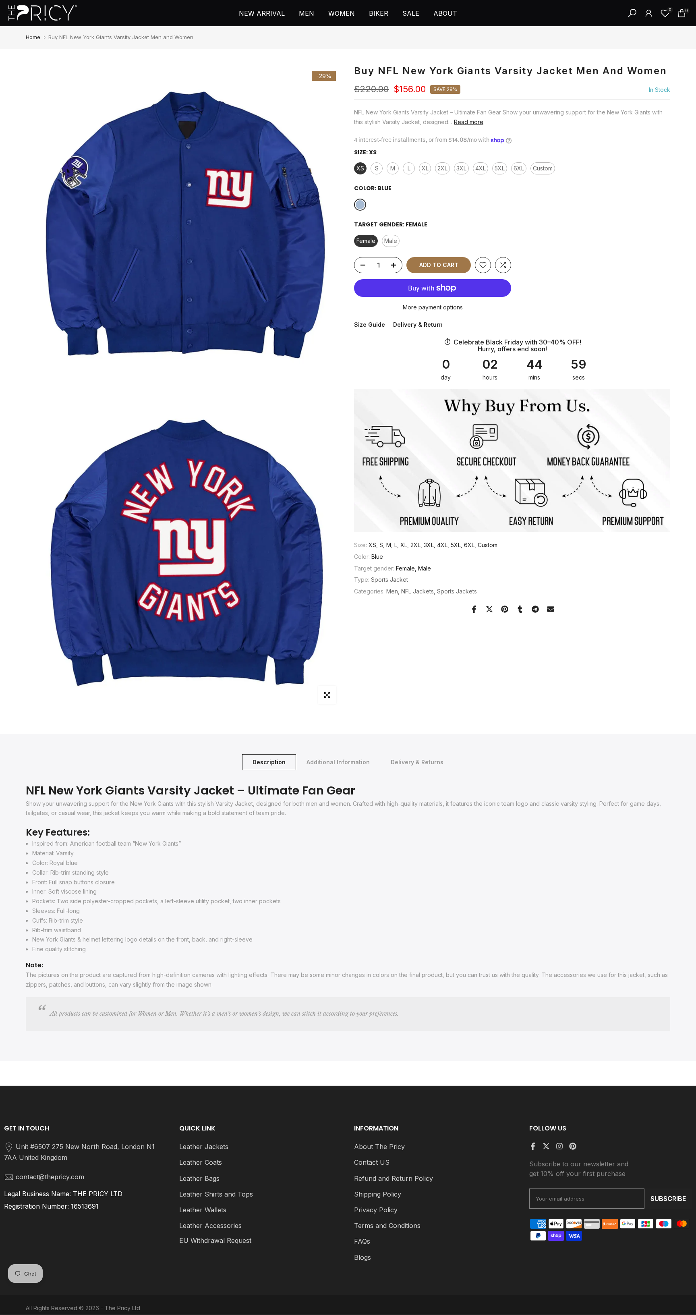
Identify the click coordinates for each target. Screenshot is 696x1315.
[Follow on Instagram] (559, 1146)
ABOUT (445, 13)
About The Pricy (379, 1147)
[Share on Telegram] (535, 609)
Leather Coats (200, 1162)
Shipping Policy (377, 1194)
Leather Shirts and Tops (216, 1194)
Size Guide (369, 324)
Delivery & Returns (417, 762)
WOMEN (341, 13)
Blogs (362, 1257)
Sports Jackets (457, 591)
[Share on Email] (550, 609)
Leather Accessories (210, 1226)
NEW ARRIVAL (262, 13)
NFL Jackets (417, 591)
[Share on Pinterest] (504, 609)
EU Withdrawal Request (215, 1240)
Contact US (371, 1162)
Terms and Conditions (387, 1226)
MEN (306, 13)
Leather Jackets (203, 1147)
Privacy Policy (376, 1210)
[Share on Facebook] (474, 609)
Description (269, 762)
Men (392, 591)
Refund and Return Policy (393, 1178)
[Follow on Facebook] (532, 1146)
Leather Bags (199, 1178)
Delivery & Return (418, 324)
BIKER (378, 13)
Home (33, 37)
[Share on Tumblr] (520, 609)
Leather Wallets (202, 1210)
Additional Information (338, 762)
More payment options (433, 307)
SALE (410, 13)
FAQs (362, 1241)
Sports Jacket (389, 579)
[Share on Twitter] (489, 609)
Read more (468, 121)
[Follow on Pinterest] (572, 1146)
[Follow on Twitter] (546, 1146)
